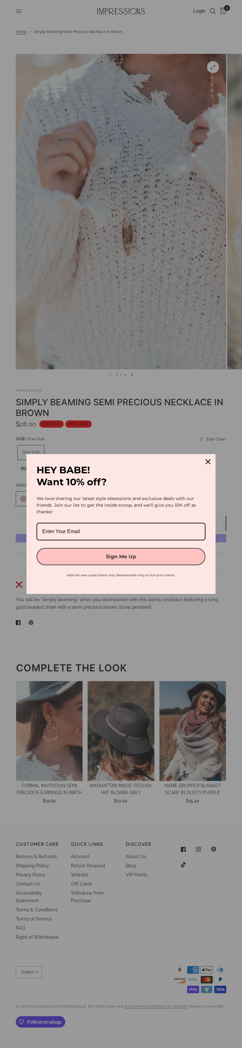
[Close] (208, 461)
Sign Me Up (121, 557)
